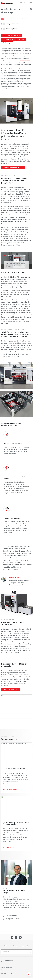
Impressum (4, 969)
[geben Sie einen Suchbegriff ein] (30, 951)
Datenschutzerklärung (6, 967)
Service (15, 946)
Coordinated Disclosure (6, 965)
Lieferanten (25, 946)
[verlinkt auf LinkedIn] (12, 937)
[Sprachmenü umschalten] (20, 3)
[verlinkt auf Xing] (16, 937)
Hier (5, 255)
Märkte (6, 946)
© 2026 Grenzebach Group (7, 974)
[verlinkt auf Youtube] (20, 937)
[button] (25, 2)
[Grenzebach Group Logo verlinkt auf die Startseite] (6, 2)
